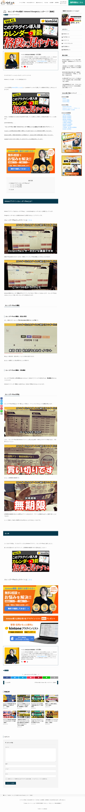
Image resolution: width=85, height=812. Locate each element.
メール (7, 768)
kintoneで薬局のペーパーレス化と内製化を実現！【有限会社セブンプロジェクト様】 (71, 61)
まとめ (12, 189)
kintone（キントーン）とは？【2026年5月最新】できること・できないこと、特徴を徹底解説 (42, 803)
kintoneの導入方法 (67, 106)
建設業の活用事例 (67, 116)
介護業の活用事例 (67, 122)
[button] (7, 677)
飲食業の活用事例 (67, 129)
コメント (7, 747)
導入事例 (66, 46)
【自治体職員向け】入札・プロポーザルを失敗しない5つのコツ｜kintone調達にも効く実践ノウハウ (71, 86)
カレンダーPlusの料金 (17, 186)
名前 (6, 763)
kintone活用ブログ (30, 2)
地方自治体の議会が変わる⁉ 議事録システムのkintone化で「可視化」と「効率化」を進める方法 (71, 74)
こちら (29, 220)
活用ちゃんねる (19, 87)
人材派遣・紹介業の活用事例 (69, 127)
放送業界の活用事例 (67, 124)
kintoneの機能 (66, 100)
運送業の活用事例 (67, 119)
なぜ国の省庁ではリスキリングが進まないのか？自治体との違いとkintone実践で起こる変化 (71, 80)
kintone (13, 87)
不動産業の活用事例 (67, 121)
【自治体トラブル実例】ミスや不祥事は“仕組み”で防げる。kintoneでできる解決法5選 (71, 67)
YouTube (46, 2)
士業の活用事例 (66, 114)
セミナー (66, 40)
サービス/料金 (22, 2)
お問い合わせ (61, 799)
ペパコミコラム (67, 43)
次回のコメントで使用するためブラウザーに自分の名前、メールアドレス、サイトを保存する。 (28, 778)
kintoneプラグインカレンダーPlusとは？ (20, 183)
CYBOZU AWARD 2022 (42, 61)
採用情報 (57, 2)
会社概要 (51, 2)
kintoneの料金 (66, 101)
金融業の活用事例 (67, 125)
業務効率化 (66, 49)
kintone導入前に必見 (54, 799)
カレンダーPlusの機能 (17, 185)
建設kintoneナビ (39, 2)
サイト (6, 774)
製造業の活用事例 (67, 117)
